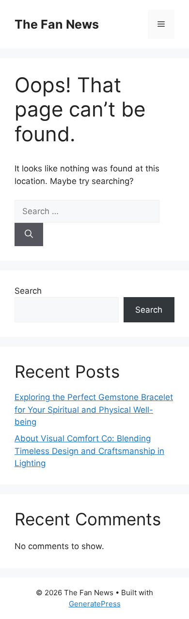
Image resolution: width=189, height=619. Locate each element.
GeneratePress (95, 603)
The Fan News (57, 24)
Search (28, 291)
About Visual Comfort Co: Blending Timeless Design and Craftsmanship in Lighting (89, 451)
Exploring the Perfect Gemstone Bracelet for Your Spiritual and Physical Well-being (94, 409)
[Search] (29, 234)
